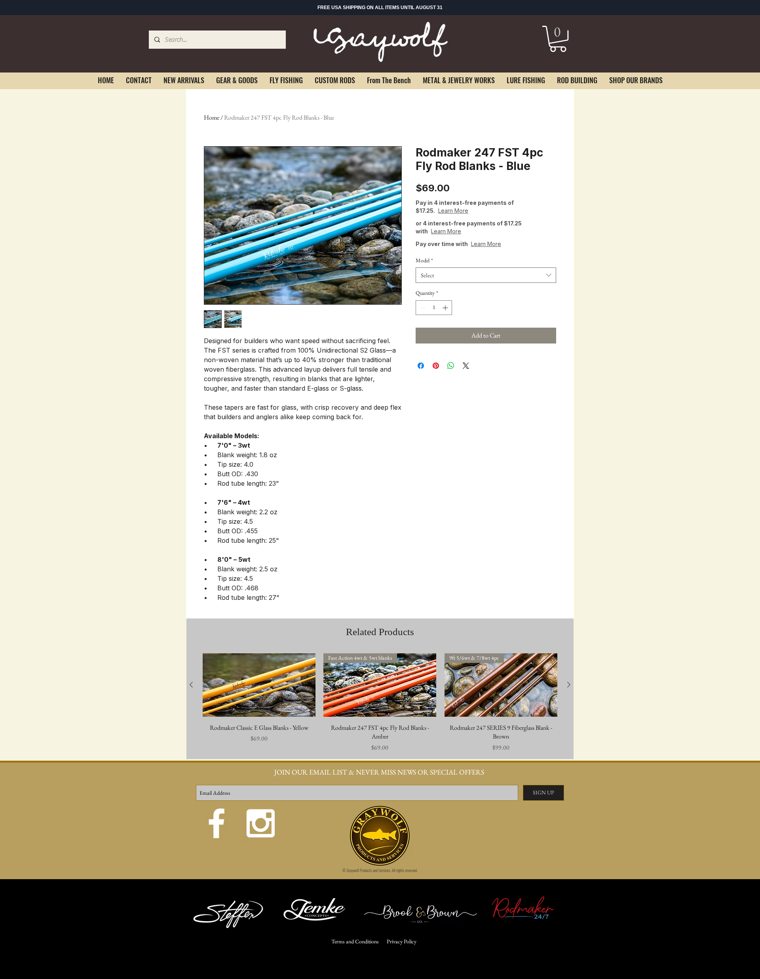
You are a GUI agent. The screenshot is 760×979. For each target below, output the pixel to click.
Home (211, 117)
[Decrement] (422, 308)
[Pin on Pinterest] (436, 365)
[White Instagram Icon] (260, 823)
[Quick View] (259, 685)
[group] (380, 702)
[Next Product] (569, 684)
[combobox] (486, 275)
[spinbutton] (434, 308)
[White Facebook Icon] (216, 823)
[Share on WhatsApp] (451, 365)
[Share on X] (466, 365)
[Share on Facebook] (421, 365)
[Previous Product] (191, 684)
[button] (558, 39)
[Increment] (446, 308)
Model (424, 260)
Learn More (453, 210)
